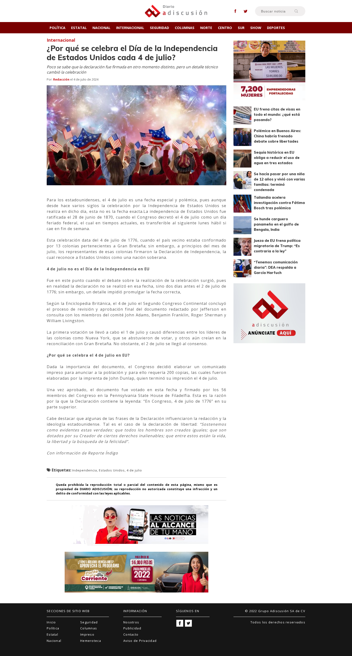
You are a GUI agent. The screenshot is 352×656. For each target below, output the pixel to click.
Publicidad (132, 628)
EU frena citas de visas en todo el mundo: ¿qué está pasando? (277, 114)
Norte (206, 27)
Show (255, 27)
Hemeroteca (90, 641)
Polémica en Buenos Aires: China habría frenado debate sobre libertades (277, 136)
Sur (241, 27)
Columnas (184, 27)
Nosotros (131, 622)
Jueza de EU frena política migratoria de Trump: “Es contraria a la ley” (277, 245)
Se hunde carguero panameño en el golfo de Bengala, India (276, 224)
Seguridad (159, 27)
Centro (225, 27)
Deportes (276, 27)
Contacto (130, 634)
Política (57, 27)
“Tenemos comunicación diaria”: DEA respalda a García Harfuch (276, 267)
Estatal (79, 27)
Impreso (87, 634)
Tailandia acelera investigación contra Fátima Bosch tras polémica (279, 202)
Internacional (130, 27)
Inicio (51, 622)
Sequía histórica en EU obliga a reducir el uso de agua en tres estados (277, 157)
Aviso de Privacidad (140, 641)
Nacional (101, 27)
